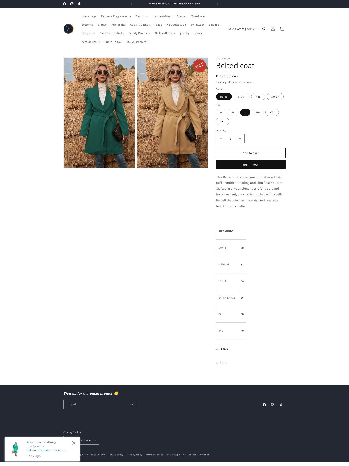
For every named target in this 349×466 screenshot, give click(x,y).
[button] (116, 16)
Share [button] (223, 362)
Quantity (221, 130)
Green (275, 96)
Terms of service (154, 454)
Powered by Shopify (94, 454)
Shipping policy (175, 454)
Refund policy (116, 454)
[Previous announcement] (131, 4)
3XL (222, 121)
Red (258, 96)
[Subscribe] (131, 404)
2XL (272, 112)
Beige (224, 96)
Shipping (221, 82)
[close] (73, 443)
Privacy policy (134, 454)
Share (224, 348)
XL (260, 113)
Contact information (198, 454)
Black (244, 97)
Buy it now (251, 164)
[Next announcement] (217, 4)
